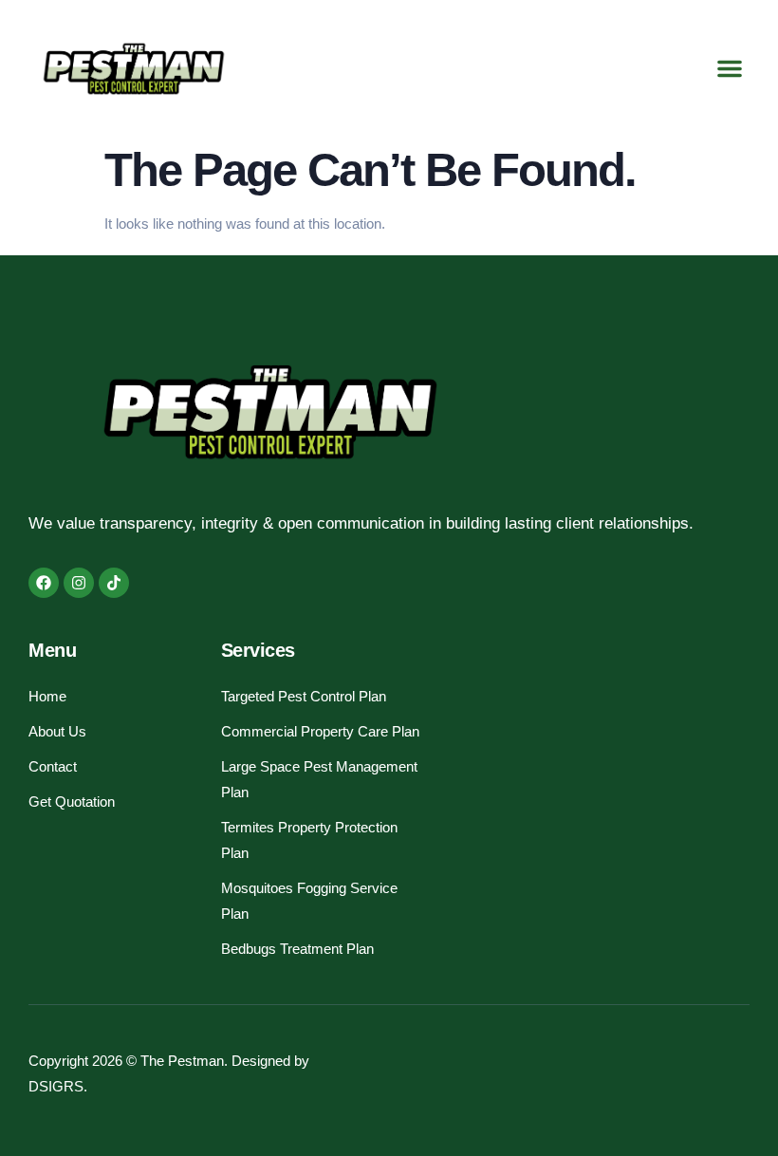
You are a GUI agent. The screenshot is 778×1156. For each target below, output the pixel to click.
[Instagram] (79, 583)
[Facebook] (43, 583)
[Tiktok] (114, 583)
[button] (730, 68)
